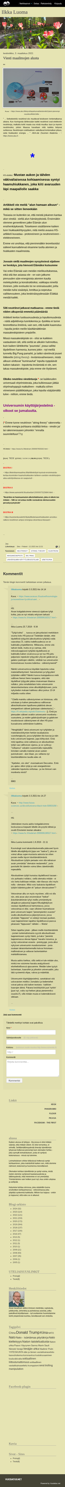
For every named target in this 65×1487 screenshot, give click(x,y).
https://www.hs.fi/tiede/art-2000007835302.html (29, 449)
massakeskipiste (15, 556)
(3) (16, 1243)
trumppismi (33, 1365)
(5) (16, 1237)
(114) (17, 1212)
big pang (30, 556)
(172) (17, 1221)
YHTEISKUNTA (16, 1352)
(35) (17, 1256)
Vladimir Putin (46, 1349)
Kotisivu (31, 1047)
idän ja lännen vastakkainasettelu (39, 1352)
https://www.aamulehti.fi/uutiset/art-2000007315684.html (29, 492)
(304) (17, 1224)
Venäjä (20, 1349)
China (12, 1332)
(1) (16, 1240)
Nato (12, 1337)
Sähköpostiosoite (22, 1038)
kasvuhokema (16, 1355)
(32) (17, 1209)
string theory (21, 357)
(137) (17, 1228)
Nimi (9, 1028)
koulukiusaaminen (43, 1355)
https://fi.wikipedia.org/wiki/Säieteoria (28, 711)
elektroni (53, 551)
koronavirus (29, 1355)
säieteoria (47, 560)
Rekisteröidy (46, 3)
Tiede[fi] (16, 1279)
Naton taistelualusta (35, 1341)
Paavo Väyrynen (22, 1345)
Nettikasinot (25, 3)
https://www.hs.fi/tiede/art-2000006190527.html (34, 833)
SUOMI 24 (26, 458)
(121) (17, 1215)
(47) (17, 1234)
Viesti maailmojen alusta (21, 58)
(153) (17, 1218)
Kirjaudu (58, 3)
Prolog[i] (16, 1276)
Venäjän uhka (31, 1348)
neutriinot (22, 551)
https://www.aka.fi (10, 136)
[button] (31, 3)
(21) (17, 1250)
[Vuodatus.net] (13, 1479)
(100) (17, 1231)
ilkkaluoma (16, 589)
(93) (17, 1253)
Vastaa (12, 788)
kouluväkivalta (15, 1359)
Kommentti (10, 1057)
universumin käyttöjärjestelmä (23, 560)
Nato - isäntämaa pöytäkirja (32, 1337)
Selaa (37, 3)
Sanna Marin (37, 1345)
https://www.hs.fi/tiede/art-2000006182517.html (34, 617)
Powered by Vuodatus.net (50, 1483)
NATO (51, 1333)
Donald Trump (28, 1332)
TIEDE (11, 458)
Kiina (44, 1332)
